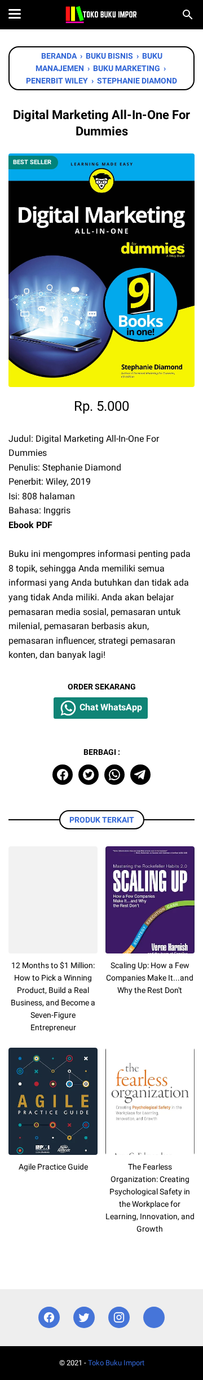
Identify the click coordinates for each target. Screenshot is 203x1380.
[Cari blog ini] (188, 14)
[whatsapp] (114, 774)
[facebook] (62, 774)
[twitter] (88, 774)
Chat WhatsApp (109, 707)
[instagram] (119, 1318)
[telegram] (140, 774)
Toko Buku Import (116, 1363)
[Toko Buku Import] (101, 14)
